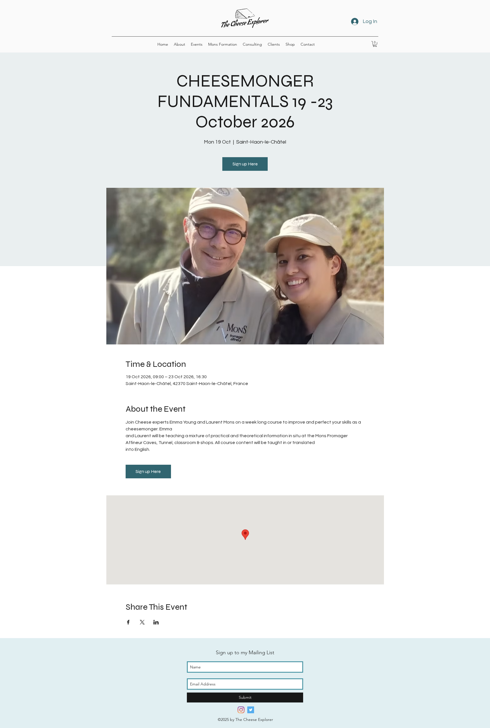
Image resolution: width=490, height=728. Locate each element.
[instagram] (241, 709)
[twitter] (250, 709)
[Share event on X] (142, 622)
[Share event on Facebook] (128, 622)
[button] (374, 44)
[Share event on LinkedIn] (156, 622)
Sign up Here (245, 164)
